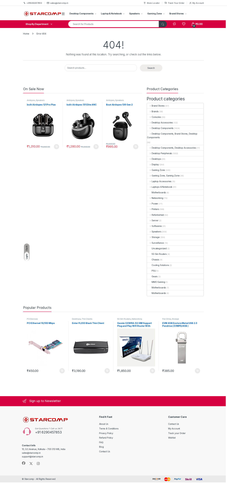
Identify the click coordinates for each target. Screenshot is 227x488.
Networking (157, 198)
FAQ (101, 442)
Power (155, 203)
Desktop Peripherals (162, 153)
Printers (155, 209)
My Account (198, 3)
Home (26, 33)
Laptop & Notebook (111, 13)
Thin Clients (87, 319)
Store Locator (153, 3)
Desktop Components (81, 13)
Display (155, 164)
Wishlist (172, 437)
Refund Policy (106, 437)
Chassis (155, 259)
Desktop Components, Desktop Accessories (174, 147)
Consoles (156, 117)
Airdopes (31, 100)
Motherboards (159, 192)
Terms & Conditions (108, 428)
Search (151, 68)
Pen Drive (166, 319)
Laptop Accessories (161, 181)
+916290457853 (34, 3)
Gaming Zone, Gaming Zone (165, 175)
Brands (155, 111)
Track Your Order (176, 3)
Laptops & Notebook (162, 187)
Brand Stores (176, 13)
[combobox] (113, 24)
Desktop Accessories (162, 122)
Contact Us (104, 451)
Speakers (134, 13)
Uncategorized (159, 248)
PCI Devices (32, 319)
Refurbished (158, 215)
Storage (156, 237)
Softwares (157, 226)
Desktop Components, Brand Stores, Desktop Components (172, 135)
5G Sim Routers (159, 254)
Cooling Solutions (160, 265)
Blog (101, 446)
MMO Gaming (158, 282)
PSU (154, 270)
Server (155, 220)
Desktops (156, 159)
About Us (103, 424)
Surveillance (158, 243)
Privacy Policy (106, 433)
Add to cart (56, 146)
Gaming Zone (154, 13)
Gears (155, 276)
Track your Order (177, 433)
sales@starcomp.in (59, 3)
